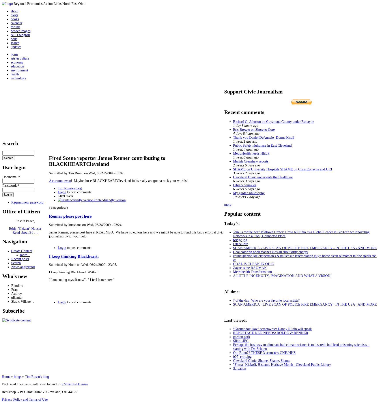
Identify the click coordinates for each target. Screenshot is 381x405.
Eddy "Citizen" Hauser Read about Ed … (25, 230)
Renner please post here (70, 216)
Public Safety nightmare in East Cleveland (262, 145)
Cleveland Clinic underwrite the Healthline (263, 177)
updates (16, 47)
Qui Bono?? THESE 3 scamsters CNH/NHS (264, 353)
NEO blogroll (20, 35)
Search (16, 263)
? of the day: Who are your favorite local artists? (266, 300)
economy (17, 62)
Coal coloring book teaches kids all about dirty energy (270, 252)
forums (15, 27)
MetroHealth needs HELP (251, 153)
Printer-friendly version (109, 200)
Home (6, 377)
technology (18, 78)
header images (20, 31)
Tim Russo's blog (70, 188)
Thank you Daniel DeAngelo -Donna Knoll (263, 137)
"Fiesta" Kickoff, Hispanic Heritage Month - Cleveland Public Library (282, 364)
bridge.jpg (240, 240)
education (17, 66)
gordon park (241, 337)
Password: (10, 185)
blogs (14, 15)
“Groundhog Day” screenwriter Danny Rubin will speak (272, 329)
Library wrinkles (244, 185)
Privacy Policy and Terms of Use (25, 399)
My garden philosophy (249, 193)
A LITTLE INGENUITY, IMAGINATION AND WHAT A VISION (282, 276)
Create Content (21, 251)
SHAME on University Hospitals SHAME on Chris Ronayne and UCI (282, 169)
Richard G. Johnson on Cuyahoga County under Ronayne (273, 121)
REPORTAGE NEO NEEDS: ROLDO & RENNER (270, 333)
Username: (11, 177)
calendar (16, 23)
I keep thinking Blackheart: (74, 256)
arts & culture (20, 58)
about (14, 11)
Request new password (27, 202)
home (14, 54)
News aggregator (23, 267)
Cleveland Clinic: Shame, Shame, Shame (261, 360)
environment (19, 70)
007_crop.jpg (242, 356)
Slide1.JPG (241, 341)
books (15, 19)
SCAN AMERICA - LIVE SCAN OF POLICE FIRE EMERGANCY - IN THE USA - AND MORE (305, 248)
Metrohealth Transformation (252, 272)
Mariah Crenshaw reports (250, 161)
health (15, 74)
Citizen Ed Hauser (75, 384)
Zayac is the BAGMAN (250, 268)
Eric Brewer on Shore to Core (254, 129)
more (227, 204)
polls (14, 39)
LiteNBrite (240, 244)
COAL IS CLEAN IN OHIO (253, 264)
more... (25, 255)
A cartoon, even (60, 181)
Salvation (239, 368)
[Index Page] (7, 4)
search (15, 43)
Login (62, 192)
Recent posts (20, 259)
